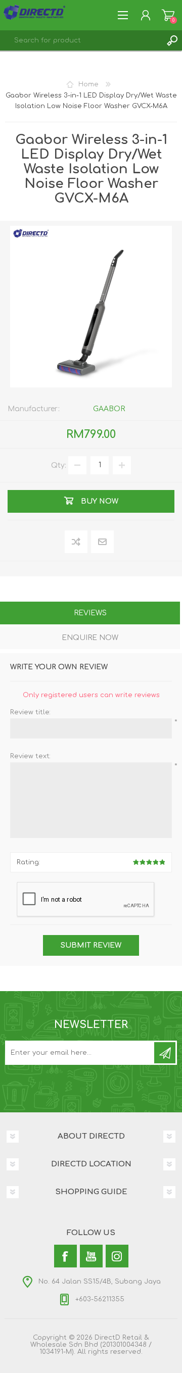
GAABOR (109, 409)
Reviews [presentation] (90, 613)
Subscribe (164, 1052)
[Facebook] (65, 1256)
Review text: (30, 756)
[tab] (90, 614)
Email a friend (102, 542)
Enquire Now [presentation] (90, 638)
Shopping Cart (168, 15)
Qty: (58, 465)
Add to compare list (76, 542)
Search (172, 40)
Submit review (91, 945)
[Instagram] (117, 1256)
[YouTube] (91, 1256)
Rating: (28, 862)
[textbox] (81, 40)
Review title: (30, 712)
